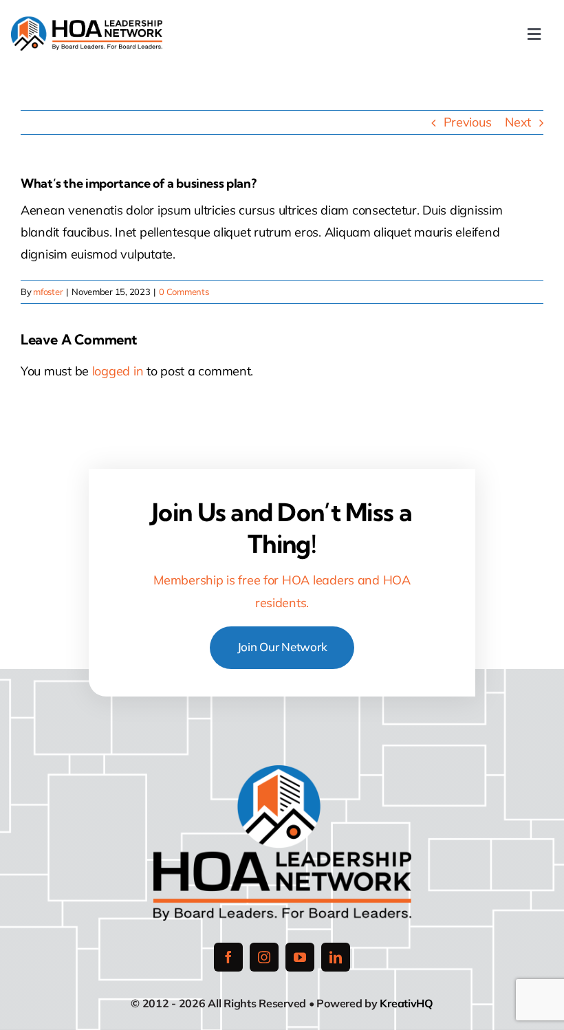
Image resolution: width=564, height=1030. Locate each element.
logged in (118, 371)
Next (518, 122)
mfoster (48, 291)
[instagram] (264, 957)
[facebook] (228, 957)
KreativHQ (406, 1003)
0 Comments (183, 291)
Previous (468, 122)
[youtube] (299, 957)
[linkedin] (335, 957)
